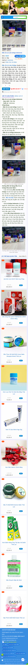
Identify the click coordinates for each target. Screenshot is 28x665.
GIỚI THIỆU (5, 644)
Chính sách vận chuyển (8, 647)
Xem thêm (22, 256)
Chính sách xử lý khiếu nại (8, 653)
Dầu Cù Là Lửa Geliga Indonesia (12, 52)
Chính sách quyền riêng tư (17, 661)
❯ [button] (24, 4)
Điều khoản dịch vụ (10, 663)
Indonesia (10, 60)
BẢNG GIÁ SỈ (19, 96)
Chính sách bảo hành (20, 653)
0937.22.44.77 (16, 89)
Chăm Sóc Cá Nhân (11, 62)
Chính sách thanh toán (13, 644)
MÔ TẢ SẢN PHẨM (8, 96)
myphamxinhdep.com (11, 640)
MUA (21, 285)
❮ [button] (2, 4)
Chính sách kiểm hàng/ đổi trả (9, 656)
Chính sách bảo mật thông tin (9, 650)
